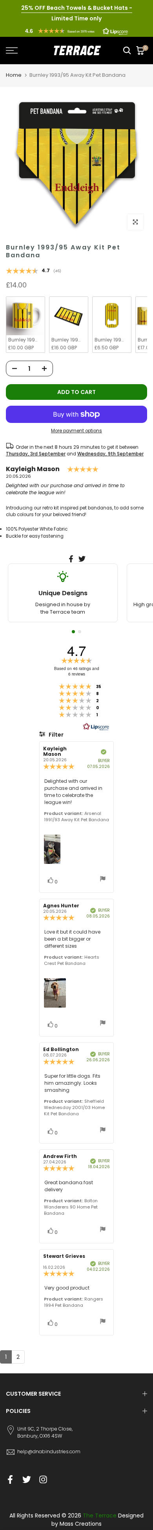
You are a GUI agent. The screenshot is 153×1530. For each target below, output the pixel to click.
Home (14, 75)
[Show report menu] (103, 880)
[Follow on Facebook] (10, 1479)
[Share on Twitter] (82, 559)
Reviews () (33, 271)
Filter (55, 735)
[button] (76, 31)
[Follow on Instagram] (43, 1479)
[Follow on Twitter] (26, 1479)
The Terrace (100, 1515)
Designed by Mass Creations (97, 1520)
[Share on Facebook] (71, 559)
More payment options (76, 431)
